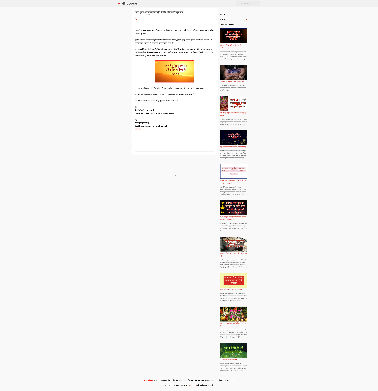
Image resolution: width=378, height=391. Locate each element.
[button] (136, 19)
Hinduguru (129, 3)
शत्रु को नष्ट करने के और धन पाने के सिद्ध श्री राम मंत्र (233, 147)
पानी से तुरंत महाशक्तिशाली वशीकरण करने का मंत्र (232, 81)
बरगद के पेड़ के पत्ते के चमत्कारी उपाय (228, 359)
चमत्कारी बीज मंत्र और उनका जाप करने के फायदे (231, 289)
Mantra (137, 129)
